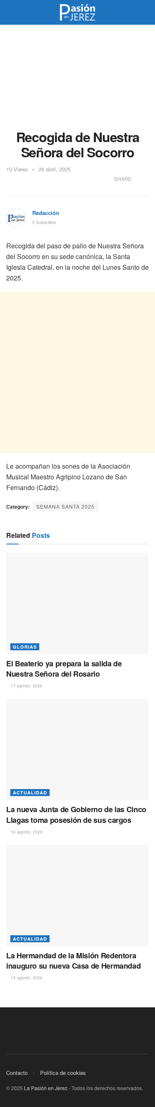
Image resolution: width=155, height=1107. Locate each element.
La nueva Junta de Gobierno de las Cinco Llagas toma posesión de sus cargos (76, 814)
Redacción (45, 213)
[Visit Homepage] (77, 12)
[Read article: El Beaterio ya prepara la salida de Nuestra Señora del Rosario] (77, 603)
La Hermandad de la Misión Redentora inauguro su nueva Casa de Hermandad (73, 960)
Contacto (17, 1073)
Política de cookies (63, 1073)
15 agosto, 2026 (26, 978)
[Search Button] (145, 12)
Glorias (25, 647)
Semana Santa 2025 (65, 506)
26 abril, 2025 (54, 169)
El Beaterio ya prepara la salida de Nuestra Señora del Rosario (64, 668)
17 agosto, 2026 (26, 686)
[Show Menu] (9, 12)
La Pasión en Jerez (45, 1087)
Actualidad (30, 792)
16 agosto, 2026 (26, 832)
